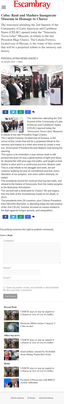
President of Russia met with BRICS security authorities (37, 381)
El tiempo (31, 398)
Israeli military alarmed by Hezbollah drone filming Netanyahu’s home (37, 353)
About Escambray (46, 398)
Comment (8, 241)
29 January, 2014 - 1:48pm (12, 62)
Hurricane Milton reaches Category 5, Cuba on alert (38, 324)
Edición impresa (17, 398)
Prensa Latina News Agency (19, 58)
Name (7, 268)
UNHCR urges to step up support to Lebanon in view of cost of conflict (37, 313)
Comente (40, 112)
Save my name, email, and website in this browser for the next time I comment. (31, 288)
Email (7, 278)
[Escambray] (32, 4)
